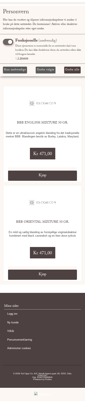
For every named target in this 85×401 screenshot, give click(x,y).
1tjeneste (21, 58)
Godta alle (72, 69)
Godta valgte (45, 69)
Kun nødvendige (15, 69)
